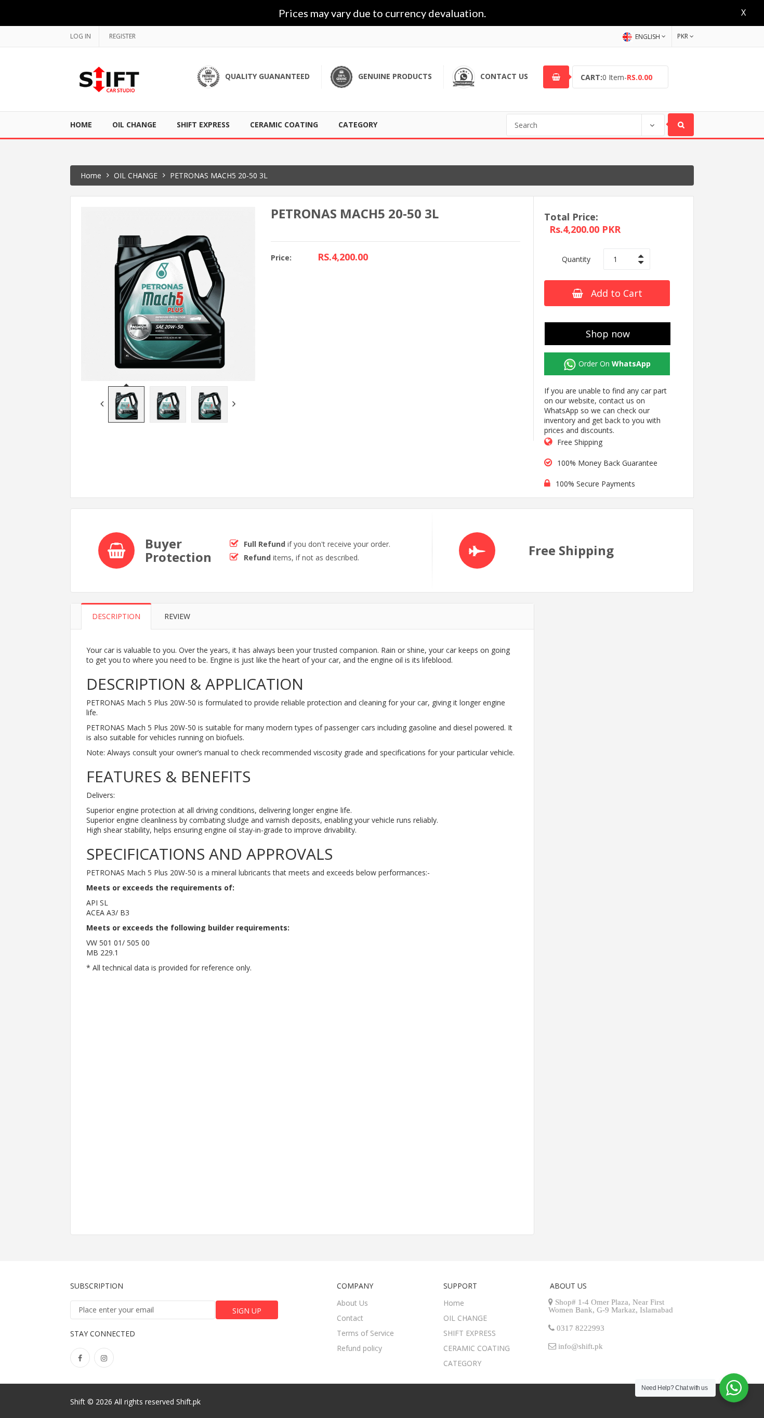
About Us (352, 1303)
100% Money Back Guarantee (607, 463)
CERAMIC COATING (284, 124)
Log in (80, 36)
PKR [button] (682, 36)
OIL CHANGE (134, 124)
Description (116, 616)
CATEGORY (357, 124)
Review (177, 616)
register (122, 36)
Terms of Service (365, 1333)
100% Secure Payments (595, 484)
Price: (281, 257)
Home (81, 124)
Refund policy (359, 1348)
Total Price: (571, 217)
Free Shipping (579, 442)
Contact (350, 1318)
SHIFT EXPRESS (203, 124)
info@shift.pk (580, 1346)
